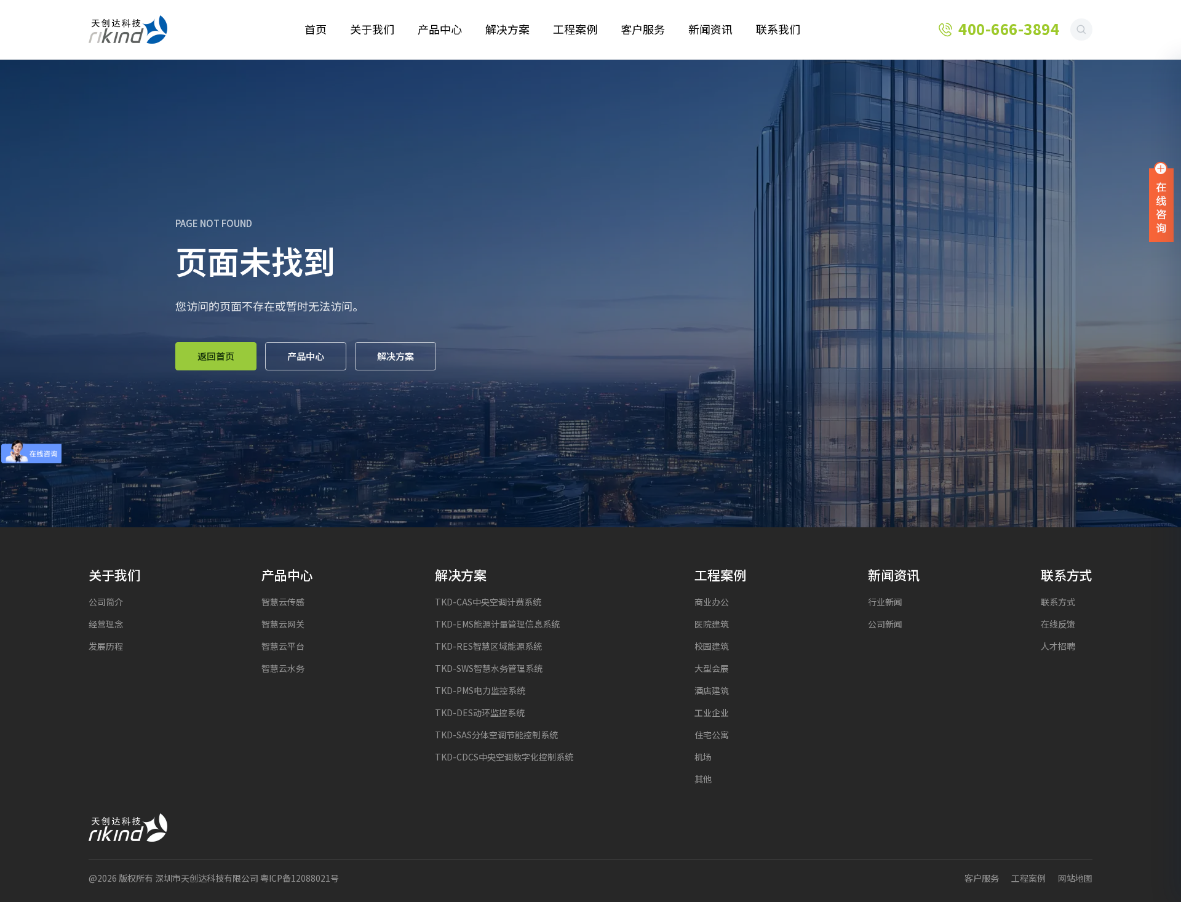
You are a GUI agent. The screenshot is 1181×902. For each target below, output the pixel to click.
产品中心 (440, 29)
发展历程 (106, 646)
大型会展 (711, 668)
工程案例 (575, 29)
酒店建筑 (711, 690)
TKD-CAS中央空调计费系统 (488, 602)
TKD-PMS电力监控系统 (480, 690)
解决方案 (507, 29)
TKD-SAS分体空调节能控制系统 (496, 735)
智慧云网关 (282, 624)
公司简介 (106, 602)
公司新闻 (885, 624)
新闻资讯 (710, 29)
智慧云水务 (282, 668)
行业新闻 (885, 602)
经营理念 (106, 624)
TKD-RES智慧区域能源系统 (488, 646)
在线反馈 (1058, 624)
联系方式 (1058, 602)
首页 (315, 29)
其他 (703, 779)
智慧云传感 (282, 602)
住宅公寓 (711, 735)
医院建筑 (711, 624)
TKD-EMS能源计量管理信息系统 (497, 624)
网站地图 (1075, 878)
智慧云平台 (282, 646)
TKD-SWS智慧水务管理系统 (489, 668)
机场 (703, 757)
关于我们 (372, 29)
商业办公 (711, 602)
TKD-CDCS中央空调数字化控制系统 (504, 757)
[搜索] (1081, 29)
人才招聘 (1058, 646)
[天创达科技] (128, 29)
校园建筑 (711, 646)
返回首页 (215, 356)
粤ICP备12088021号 (299, 878)
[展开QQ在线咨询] (1161, 201)
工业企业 (711, 713)
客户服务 (643, 29)
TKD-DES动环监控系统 (480, 713)
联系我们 (778, 29)
